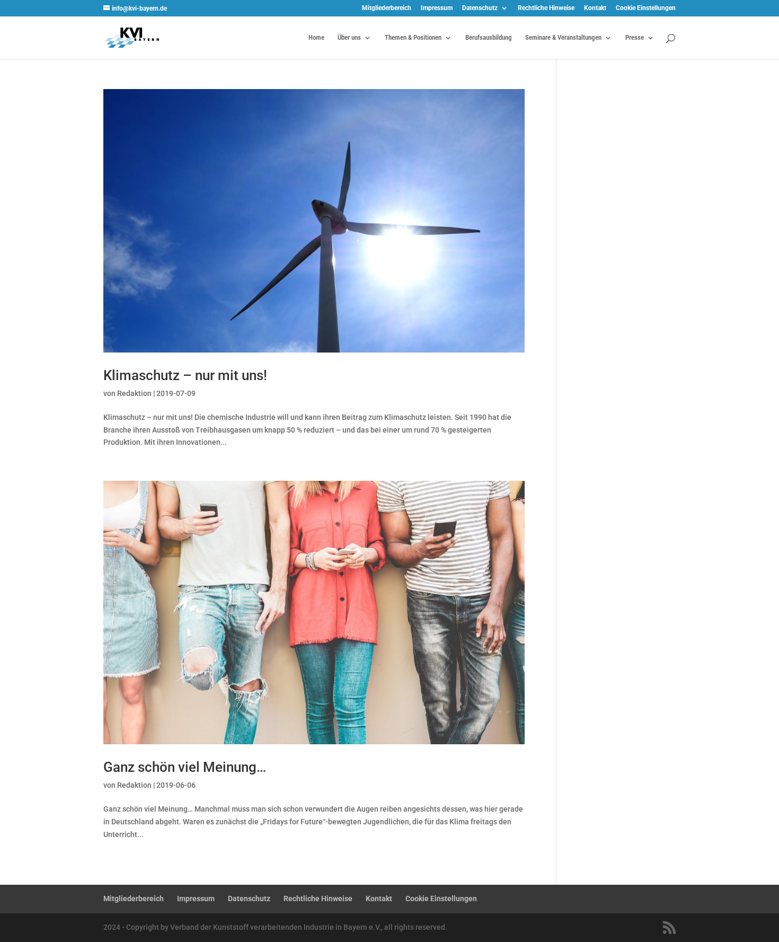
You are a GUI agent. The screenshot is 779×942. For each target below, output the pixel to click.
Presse (634, 37)
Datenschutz (480, 8)
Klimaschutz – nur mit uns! (185, 375)
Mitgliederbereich (386, 8)
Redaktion (134, 393)
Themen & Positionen (413, 37)
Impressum (437, 8)
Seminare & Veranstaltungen (563, 37)
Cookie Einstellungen (646, 8)
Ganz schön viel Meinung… (184, 767)
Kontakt (595, 8)
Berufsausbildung (488, 37)
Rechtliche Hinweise (546, 8)
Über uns (349, 37)
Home (316, 37)
